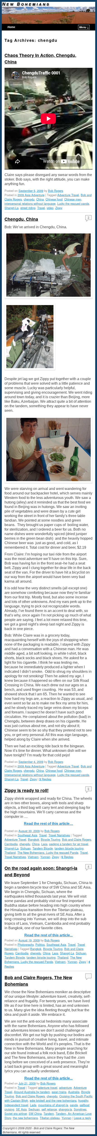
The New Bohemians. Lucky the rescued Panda (47, 852)
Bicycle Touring (50, 839)
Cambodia (11, 844)
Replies (45, 779)
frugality (83, 1100)
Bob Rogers (55, 190)
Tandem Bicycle (42, 848)
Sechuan (34, 1109)
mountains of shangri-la (53, 1105)
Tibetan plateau (50, 1118)
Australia (73, 1092)
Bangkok (33, 839)
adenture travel (47, 1087)
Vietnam (33, 857)
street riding (27, 208)
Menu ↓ (84, 27)
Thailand (10, 852)
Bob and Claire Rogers (76, 839)
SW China (35, 1113)
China (40, 199)
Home (11, 27)
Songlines (80, 1109)
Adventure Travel (68, 195)
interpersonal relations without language (30, 203)
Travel (41, 208)
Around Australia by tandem (32, 1092)
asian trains (59, 1092)
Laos (44, 844)
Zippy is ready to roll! (26, 790)
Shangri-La (11, 208)
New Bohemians (26, 4)
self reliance (49, 1109)
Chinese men (72, 199)
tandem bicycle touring (69, 848)
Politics (40, 944)
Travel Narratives (59, 835)
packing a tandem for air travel (68, 844)
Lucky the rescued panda (73, 203)
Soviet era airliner (16, 1113)
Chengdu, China (21, 219)
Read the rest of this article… (48, 824)
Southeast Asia (27, 835)
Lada (33, 1105)
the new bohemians (25, 1118)
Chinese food (54, 199)
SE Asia (21, 1109)
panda (74, 1105)
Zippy (58, 208)
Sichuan (25, 848)
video (50, 208)
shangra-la (65, 1109)
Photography (26, 944)
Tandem (49, 1113)
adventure (65, 1087)
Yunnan (45, 857)
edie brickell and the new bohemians (53, 1100)
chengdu (29, 199)
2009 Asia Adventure (31, 195)
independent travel (16, 1105)
